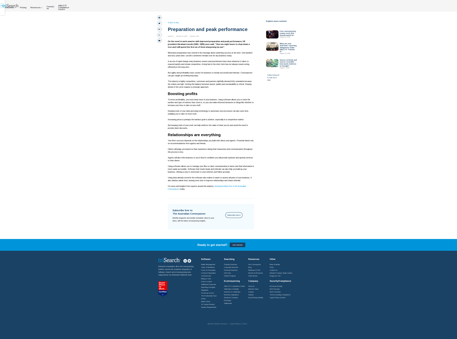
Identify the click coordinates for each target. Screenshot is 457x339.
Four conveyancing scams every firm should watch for (288, 33)
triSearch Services (220, 324)
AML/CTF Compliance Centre (63, 7)
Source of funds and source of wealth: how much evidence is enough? (288, 63)
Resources (35, 8)
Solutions (9, 8)
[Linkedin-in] (185, 261)
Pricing (23, 8)
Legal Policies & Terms (238, 324)
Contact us (50, 8)
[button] (159, 17)
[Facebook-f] (189, 261)
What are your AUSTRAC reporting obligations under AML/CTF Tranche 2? (288, 48)
